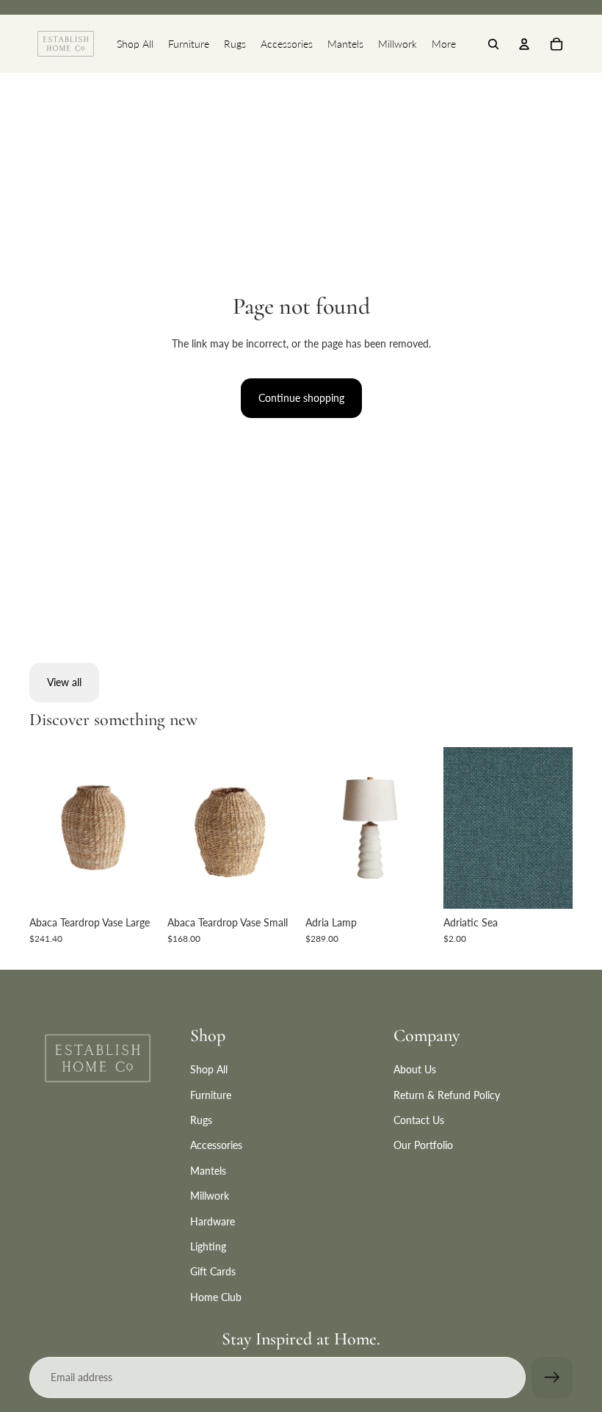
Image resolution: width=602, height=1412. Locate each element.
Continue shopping (301, 398)
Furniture (210, 1095)
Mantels (208, 1170)
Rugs (201, 1120)
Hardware (212, 1221)
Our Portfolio (423, 1145)
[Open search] (493, 44)
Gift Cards (213, 1271)
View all (64, 682)
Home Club (216, 1297)
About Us (415, 1069)
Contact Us (419, 1120)
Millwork (209, 1195)
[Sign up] (552, 1377)
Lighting (208, 1246)
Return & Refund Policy (447, 1095)
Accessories (216, 1145)
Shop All (209, 1069)
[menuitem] (135, 44)
